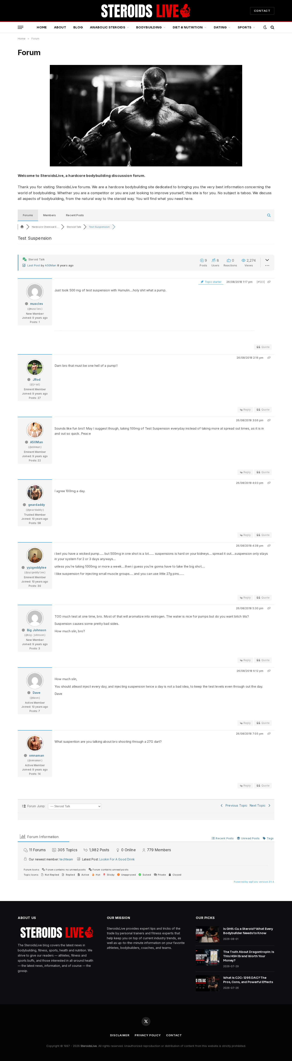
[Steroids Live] (146, 10)
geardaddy (36, 504)
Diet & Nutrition (188, 27)
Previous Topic (235, 805)
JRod (37, 379)
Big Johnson (36, 630)
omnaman (36, 755)
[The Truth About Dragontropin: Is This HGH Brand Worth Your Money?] (207, 957)
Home (42, 27)
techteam (66, 859)
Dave (37, 692)
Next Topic (258, 805)
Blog (78, 27)
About (60, 27)
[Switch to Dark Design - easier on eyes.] (265, 27)
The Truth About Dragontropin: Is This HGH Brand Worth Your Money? (248, 956)
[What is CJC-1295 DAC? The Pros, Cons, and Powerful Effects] (207, 983)
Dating (220, 27)
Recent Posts (75, 215)
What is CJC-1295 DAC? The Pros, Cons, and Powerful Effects (248, 980)
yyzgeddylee (36, 567)
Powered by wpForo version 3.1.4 (253, 881)
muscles (36, 303)
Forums (28, 215)
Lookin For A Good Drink (117, 859)
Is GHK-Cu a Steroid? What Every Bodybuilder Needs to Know (248, 931)
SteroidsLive (89, 1046)
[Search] (272, 27)
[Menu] (20, 27)
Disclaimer (119, 1035)
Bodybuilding (149, 27)
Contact (174, 1035)
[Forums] (22, 226)
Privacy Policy (148, 1035)
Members (49, 215)
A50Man (50, 265)
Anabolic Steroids (107, 27)
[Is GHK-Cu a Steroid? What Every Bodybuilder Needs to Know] (207, 934)
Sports (245, 27)
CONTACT (262, 10)
